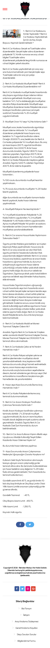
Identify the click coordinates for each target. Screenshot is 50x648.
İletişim (26, 614)
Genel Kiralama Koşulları (26, 627)
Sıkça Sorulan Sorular (26, 634)
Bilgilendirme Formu (26, 640)
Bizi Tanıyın (26, 608)
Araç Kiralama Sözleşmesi (26, 621)
